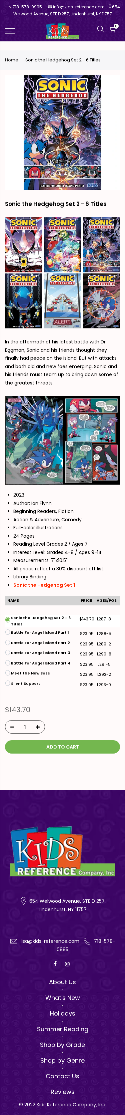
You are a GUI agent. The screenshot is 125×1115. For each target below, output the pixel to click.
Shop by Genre (62, 1060)
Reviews (63, 1092)
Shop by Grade (62, 1045)
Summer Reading (62, 1029)
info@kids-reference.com (79, 7)
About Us (62, 982)
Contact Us (62, 1076)
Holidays (62, 1013)
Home (11, 60)
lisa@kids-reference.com (50, 941)
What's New (62, 998)
